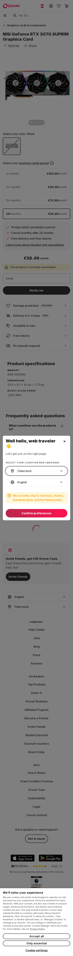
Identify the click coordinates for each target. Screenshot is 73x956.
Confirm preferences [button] (36, 513)
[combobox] (36, 471)
